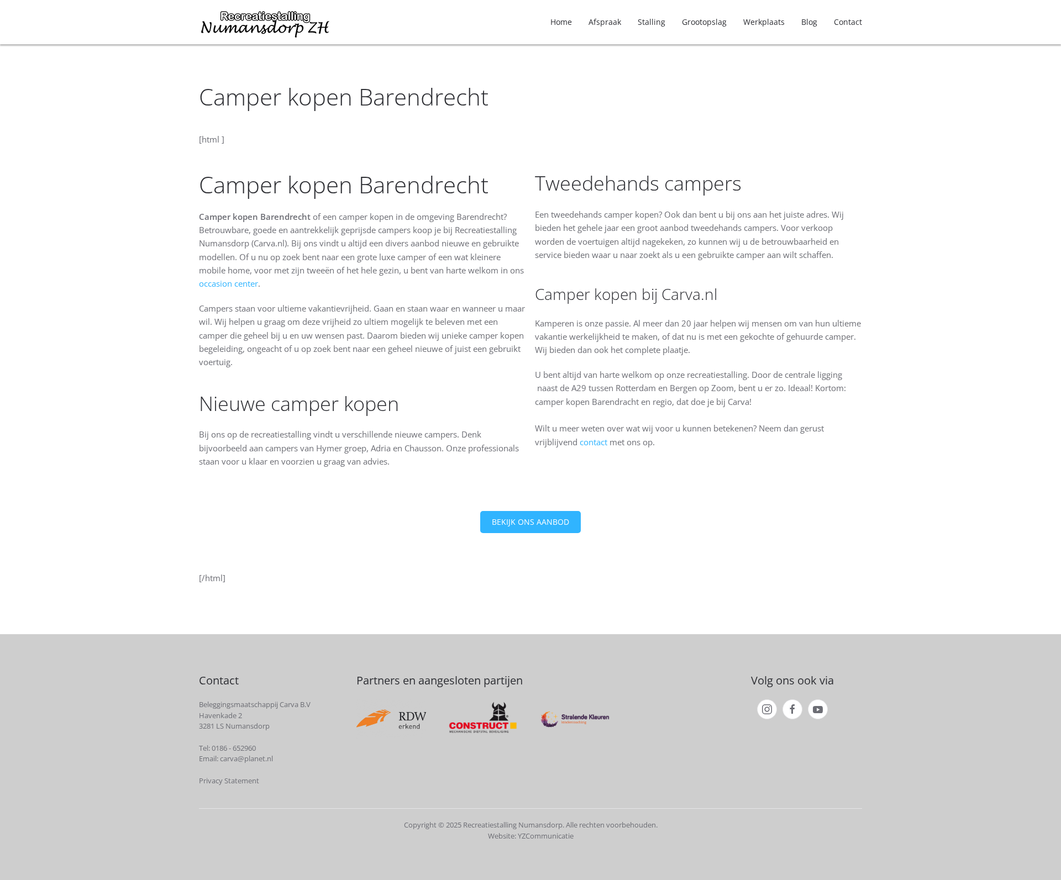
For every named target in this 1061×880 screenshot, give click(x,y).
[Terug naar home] (265, 22)
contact (595, 441)
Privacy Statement (229, 781)
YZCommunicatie (546, 836)
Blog (809, 22)
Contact (848, 22)
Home (561, 22)
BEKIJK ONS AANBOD (530, 522)
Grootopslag (704, 22)
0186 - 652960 (234, 748)
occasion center (228, 283)
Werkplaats (764, 22)
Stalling (651, 22)
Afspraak (605, 22)
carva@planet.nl (246, 758)
